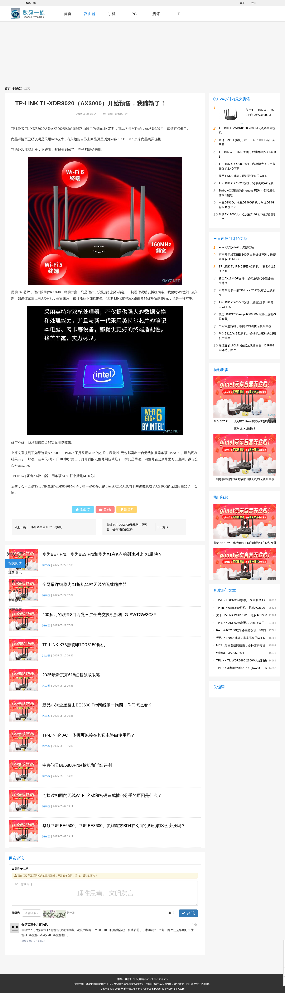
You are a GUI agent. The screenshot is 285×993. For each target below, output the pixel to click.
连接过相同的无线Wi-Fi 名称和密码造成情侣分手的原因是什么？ (102, 795)
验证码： (17, 912)
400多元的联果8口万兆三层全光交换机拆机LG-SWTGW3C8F (99, 614)
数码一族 (31, 3)
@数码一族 (121, 113)
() (85, 509)
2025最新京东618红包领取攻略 (71, 675)
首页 (67, 14)
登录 (242, 3)
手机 (112, 14)
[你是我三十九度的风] (14, 928)
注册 (253, 3)
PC (134, 14)
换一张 (70, 912)
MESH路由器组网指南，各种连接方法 (240, 645)
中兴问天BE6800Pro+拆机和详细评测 (77, 765)
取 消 (171, 912)
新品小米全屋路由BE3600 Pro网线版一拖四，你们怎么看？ (97, 705)
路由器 (89, 14)
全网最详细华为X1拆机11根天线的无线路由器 (84, 584)
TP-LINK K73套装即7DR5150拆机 (73, 644)
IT (178, 14)
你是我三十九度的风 (34, 924)
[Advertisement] (142, 53)
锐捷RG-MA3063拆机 (230, 653)
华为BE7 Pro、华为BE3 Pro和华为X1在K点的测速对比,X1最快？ (102, 554)
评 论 (190, 913)
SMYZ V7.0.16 (176, 988)
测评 (156, 14)
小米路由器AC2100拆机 (46, 527)
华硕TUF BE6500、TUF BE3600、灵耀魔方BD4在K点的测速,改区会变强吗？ (113, 825)
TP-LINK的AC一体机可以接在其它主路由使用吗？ (88, 735)
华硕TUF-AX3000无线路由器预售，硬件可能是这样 (127, 527)
